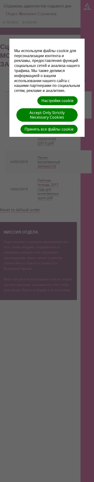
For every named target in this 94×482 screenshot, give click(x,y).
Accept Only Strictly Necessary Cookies (47, 115)
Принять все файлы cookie (49, 129)
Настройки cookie (57, 100)
